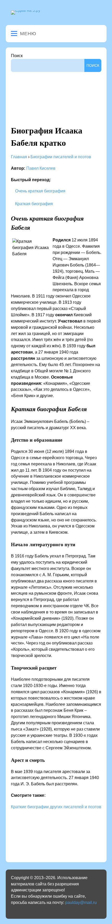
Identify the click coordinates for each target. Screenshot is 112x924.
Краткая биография (33, 204)
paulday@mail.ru (81, 902)
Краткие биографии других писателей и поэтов (56, 807)
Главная (19, 157)
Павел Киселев (40, 168)
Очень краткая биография (39, 191)
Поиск (17, 55)
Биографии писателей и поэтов (60, 157)
